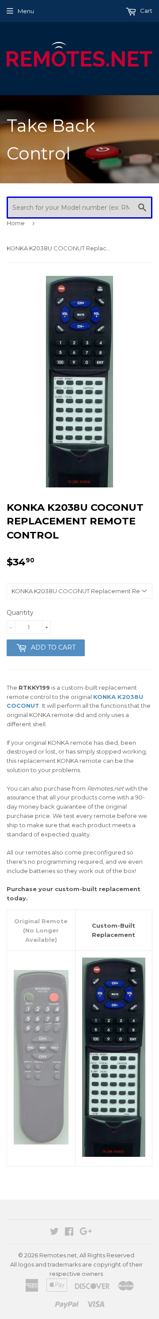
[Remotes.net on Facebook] (69, 1232)
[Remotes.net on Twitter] (54, 1232)
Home (16, 223)
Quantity (20, 613)
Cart (145, 10)
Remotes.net (58, 1255)
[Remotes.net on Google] (86, 1232)
